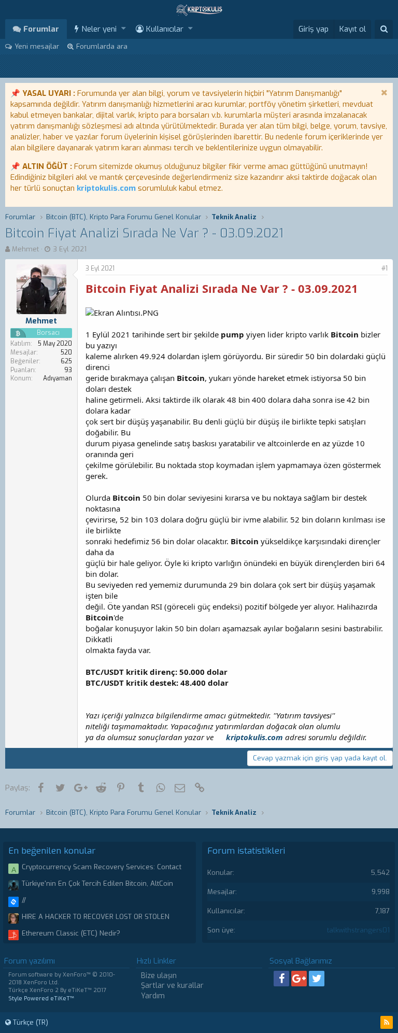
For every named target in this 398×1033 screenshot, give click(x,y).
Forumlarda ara (101, 46)
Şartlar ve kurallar (172, 985)
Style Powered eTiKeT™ (41, 998)
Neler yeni (99, 29)
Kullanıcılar (164, 29)
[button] (124, 28)
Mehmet (25, 249)
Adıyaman (57, 378)
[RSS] (386, 1022)
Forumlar (41, 29)
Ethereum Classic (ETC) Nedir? (71, 933)
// (24, 900)
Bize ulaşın (159, 976)
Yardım (153, 996)
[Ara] (384, 29)
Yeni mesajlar (37, 46)
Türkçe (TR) (29, 1022)
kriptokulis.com (106, 188)
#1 (384, 268)
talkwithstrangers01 (358, 930)
